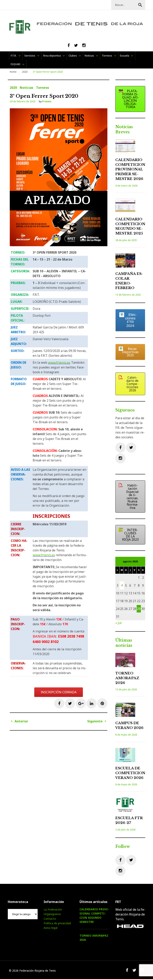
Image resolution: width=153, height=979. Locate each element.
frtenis (46, 101)
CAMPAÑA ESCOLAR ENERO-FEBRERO (129, 281)
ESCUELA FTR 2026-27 (129, 820)
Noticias (89, 55)
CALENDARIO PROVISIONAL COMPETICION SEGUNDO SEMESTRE (94, 915)
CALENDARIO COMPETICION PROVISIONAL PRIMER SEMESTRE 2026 (130, 169)
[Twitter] (131, 448)
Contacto (50, 918)
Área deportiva (52, 55)
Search (140, 5)
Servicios (29, 55)
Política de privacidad (57, 923)
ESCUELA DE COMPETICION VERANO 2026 (130, 773)
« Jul (118, 623)
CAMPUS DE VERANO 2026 (129, 725)
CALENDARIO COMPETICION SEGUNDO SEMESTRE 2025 (130, 226)
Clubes (73, 55)
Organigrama (52, 914)
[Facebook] (120, 448)
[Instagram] (120, 458)
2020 (24, 71)
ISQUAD (15, 64)
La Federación (53, 909)
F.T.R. (14, 55)
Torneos (107, 55)
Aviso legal (50, 928)
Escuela (124, 55)
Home (13, 71)
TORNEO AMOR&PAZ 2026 (127, 678)
